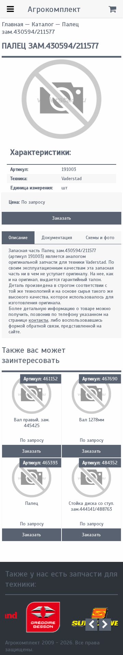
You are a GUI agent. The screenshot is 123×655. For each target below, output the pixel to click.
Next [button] (105, 624)
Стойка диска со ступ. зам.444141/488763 (91, 506)
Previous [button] (91, 624)
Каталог (42, 24)
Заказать (61, 218)
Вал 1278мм (91, 420)
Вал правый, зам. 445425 (32, 422)
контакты (38, 320)
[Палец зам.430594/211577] (61, 137)
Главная (12, 24)
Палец (31, 503)
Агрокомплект (54, 9)
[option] (34, 617)
